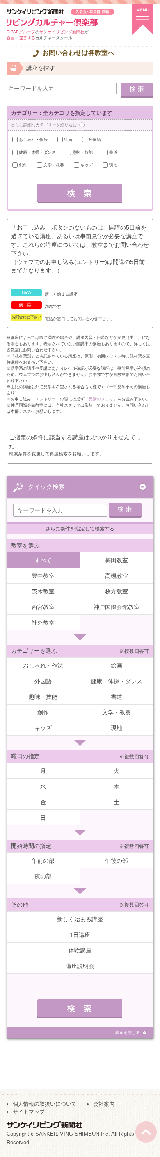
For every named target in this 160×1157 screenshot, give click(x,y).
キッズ (86, 165)
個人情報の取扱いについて (45, 1104)
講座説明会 (80, 966)
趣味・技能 (82, 152)
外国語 (95, 139)
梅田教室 (116, 560)
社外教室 (43, 622)
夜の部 (43, 876)
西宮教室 (43, 607)
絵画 (68, 139)
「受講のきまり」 (101, 399)
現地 (113, 165)
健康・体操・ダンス (37, 152)
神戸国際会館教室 (116, 607)
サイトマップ (29, 1112)
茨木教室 (43, 591)
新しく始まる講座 (80, 919)
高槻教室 (116, 576)
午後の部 (116, 860)
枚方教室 (116, 591)
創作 (23, 165)
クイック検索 (46, 486)
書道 (113, 152)
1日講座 (80, 935)
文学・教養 (53, 165)
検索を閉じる (127, 1032)
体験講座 (80, 950)
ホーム (13, 67)
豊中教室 (43, 576)
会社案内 (103, 1104)
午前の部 (43, 860)
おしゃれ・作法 (33, 139)
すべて (43, 560)
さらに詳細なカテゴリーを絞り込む (44, 125)
